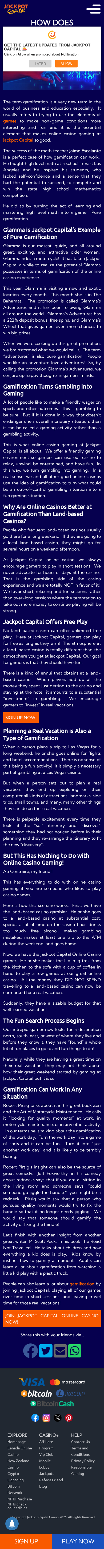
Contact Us (80, 1441)
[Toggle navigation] (93, 9)
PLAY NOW (78, 1541)
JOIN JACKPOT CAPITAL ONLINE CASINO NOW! (52, 1319)
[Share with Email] (61, 1355)
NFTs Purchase (19, 1499)
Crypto (13, 1473)
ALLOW (66, 63)
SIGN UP (26, 1541)
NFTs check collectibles (17, 1506)
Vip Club (46, 1454)
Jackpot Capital (18, 140)
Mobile (45, 1460)
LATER (40, 63)
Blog (43, 1486)
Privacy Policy (83, 1460)
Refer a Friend (51, 1479)
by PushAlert (91, 73)
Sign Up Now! (21, 717)
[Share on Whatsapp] (74, 1355)
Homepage (16, 1441)
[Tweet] (46, 1355)
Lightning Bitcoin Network (15, 1486)
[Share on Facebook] (31, 1355)
